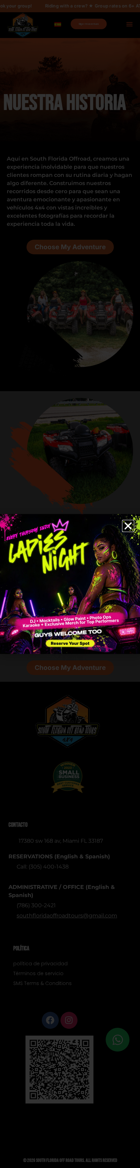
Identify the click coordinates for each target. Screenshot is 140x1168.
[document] (70, 584)
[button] (128, 526)
